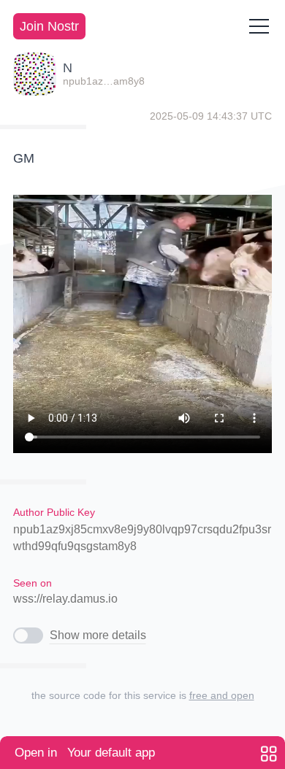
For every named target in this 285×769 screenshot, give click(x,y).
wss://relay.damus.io (65, 598)
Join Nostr (49, 26)
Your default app (85, 753)
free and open (221, 695)
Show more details (98, 635)
